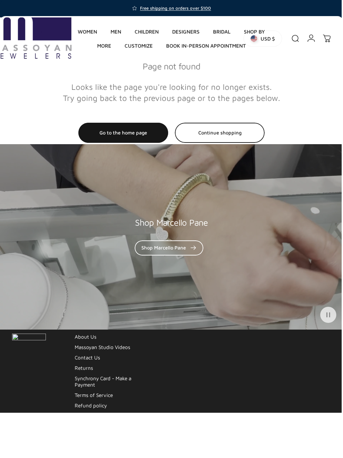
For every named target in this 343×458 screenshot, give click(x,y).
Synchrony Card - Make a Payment (103, 381)
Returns (84, 368)
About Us (85, 337)
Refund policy (91, 405)
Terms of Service (94, 395)
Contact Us (87, 357)
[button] (323, 315)
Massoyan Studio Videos (102, 347)
